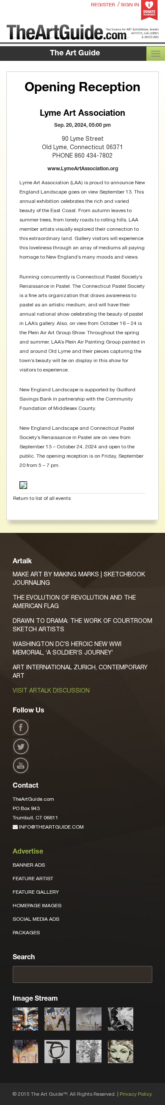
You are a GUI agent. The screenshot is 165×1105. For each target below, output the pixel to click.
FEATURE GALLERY (36, 892)
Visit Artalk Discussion (51, 690)
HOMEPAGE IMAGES (37, 906)
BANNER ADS (29, 865)
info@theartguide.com (51, 827)
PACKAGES (26, 933)
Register (103, 5)
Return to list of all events (42, 498)
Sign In (130, 5)
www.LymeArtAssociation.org (82, 169)
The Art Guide (75, 53)
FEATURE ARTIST (33, 878)
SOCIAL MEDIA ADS (36, 919)
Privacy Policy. (136, 1094)
